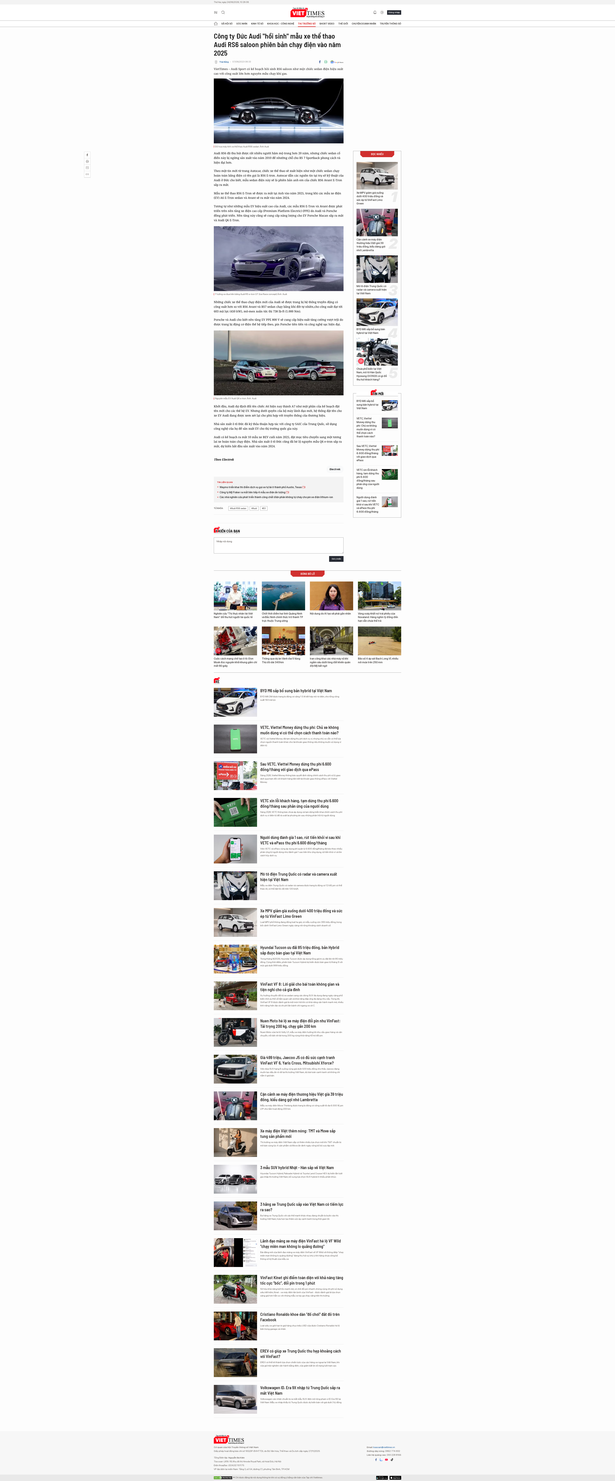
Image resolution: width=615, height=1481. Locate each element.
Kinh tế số (257, 23)
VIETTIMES (307, 13)
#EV (264, 508)
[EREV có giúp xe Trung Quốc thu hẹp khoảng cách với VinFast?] (235, 1362)
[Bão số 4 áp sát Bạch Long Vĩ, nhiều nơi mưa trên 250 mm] (379, 641)
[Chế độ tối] (382, 12)
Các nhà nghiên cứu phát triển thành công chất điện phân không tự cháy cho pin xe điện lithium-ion (276, 497)
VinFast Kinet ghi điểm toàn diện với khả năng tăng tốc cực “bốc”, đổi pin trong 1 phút (301, 1280)
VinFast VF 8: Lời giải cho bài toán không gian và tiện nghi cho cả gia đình (299, 987)
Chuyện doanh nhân (364, 23)
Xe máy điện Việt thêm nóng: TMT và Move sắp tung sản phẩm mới (298, 1133)
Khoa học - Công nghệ (280, 23)
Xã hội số (227, 23)
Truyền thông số (390, 23)
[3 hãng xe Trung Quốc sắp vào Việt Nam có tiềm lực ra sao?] (235, 1215)
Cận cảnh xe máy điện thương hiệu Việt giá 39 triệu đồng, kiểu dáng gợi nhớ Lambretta (371, 245)
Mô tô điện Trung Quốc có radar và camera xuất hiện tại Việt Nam (372, 290)
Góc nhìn (241, 23)
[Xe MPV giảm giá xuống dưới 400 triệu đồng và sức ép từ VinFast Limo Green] (377, 176)
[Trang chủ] (216, 24)
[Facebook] (319, 61)
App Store (382, 1478)
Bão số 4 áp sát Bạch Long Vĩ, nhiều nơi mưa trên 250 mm (378, 660)
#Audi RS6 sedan (238, 508)
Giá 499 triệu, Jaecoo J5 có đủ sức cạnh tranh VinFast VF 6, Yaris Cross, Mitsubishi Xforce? (297, 1060)
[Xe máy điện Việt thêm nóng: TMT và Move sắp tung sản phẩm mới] (235, 1142)
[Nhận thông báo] (375, 12)
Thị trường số (307, 23)
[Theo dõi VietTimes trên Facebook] (376, 1459)
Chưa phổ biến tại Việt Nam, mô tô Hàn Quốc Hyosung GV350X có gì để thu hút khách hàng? (372, 374)
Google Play (395, 1478)
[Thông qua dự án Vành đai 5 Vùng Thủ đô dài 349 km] (283, 641)
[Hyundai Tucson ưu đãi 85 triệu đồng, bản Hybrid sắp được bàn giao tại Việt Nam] (235, 959)
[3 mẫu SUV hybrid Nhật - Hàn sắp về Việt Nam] (235, 1179)
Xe (217, 681)
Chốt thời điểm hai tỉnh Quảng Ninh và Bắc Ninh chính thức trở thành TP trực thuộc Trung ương (282, 617)
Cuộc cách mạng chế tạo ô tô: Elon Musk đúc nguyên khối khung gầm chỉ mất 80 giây (235, 662)
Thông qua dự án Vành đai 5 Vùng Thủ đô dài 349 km (281, 660)
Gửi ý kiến (336, 559)
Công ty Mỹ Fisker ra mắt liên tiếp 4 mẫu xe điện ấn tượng (253, 492)
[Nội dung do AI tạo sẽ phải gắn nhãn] (331, 596)
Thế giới (343, 23)
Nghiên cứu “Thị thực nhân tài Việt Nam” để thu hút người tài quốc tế (233, 615)
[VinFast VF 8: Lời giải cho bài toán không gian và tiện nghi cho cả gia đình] (235, 995)
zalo (381, 1459)
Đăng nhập (394, 12)
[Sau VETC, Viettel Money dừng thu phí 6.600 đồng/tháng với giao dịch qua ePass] (390, 450)
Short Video (326, 23)
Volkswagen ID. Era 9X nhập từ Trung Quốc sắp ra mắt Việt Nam (300, 1390)
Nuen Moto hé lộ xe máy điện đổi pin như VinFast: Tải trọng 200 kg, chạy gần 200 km (300, 1023)
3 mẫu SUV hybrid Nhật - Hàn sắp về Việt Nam (297, 1167)
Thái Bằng (224, 62)
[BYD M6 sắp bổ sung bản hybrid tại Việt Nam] (377, 312)
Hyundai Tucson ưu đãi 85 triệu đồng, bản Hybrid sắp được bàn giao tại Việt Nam (299, 950)
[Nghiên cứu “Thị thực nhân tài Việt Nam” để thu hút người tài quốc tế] (235, 596)
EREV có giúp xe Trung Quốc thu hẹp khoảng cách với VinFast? (300, 1353)
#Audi (254, 508)
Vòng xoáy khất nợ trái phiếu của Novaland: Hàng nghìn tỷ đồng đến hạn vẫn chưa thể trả (378, 617)
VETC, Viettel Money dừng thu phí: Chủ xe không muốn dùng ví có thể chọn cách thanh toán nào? (367, 427)
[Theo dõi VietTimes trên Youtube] (386, 1459)
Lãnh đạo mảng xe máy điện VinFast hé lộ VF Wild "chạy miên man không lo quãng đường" (300, 1243)
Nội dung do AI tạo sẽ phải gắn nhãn (330, 613)
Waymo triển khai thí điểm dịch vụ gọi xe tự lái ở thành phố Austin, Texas (261, 487)
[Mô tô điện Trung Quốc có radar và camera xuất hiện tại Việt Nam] (377, 269)
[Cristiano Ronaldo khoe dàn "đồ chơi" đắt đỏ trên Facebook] (235, 1326)
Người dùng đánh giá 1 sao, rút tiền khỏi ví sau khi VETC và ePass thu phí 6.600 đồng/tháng (368, 504)
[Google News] (337, 61)
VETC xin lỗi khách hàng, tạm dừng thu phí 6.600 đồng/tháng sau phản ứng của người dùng (368, 478)
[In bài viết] (326, 62)
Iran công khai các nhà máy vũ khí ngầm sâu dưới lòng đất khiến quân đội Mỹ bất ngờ (330, 662)
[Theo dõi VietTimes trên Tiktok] (391, 1459)
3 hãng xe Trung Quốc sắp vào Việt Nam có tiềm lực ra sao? (301, 1207)
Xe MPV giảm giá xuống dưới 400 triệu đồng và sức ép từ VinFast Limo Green (370, 198)
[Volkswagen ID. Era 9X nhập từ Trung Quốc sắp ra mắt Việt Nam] (235, 1399)
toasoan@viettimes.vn (384, 1447)
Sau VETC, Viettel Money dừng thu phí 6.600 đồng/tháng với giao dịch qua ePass (368, 453)
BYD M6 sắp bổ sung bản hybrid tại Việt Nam (371, 331)
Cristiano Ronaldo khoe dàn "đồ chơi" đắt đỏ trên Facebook (300, 1317)
